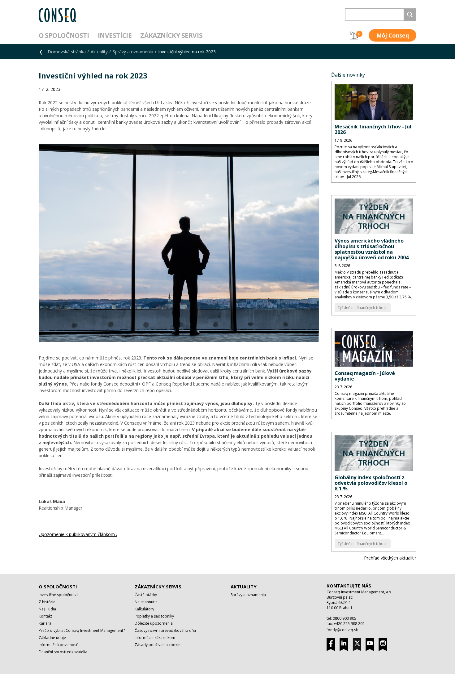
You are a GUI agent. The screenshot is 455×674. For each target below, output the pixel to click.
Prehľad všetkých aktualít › (390, 558)
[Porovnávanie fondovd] (354, 35)
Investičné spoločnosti (58, 594)
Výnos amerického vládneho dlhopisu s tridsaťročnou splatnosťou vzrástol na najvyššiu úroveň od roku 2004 (372, 249)
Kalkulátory (144, 609)
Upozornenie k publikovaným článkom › (78, 534)
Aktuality (99, 52)
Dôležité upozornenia (154, 623)
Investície (115, 35)
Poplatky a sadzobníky (154, 616)
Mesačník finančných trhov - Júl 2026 (373, 129)
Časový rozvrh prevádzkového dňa (165, 630)
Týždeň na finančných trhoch (363, 307)
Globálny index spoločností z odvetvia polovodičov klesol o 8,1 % (371, 483)
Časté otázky (146, 594)
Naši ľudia (47, 609)
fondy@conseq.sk (342, 629)
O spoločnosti (64, 35)
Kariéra (45, 623)
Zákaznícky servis (171, 35)
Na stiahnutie (146, 602)
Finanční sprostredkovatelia (63, 651)
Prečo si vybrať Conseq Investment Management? (82, 630)
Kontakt (45, 616)
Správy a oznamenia (133, 52)
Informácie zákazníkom (155, 637)
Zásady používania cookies (158, 644)
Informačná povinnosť (58, 644)
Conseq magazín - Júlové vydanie (365, 376)
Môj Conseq (392, 35)
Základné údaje (52, 637)
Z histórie (47, 602)
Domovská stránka (67, 52)
